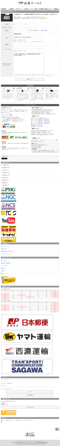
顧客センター (48, 9)
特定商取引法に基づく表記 (7, 251)
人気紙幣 (11, 9)
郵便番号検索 (44, 30)
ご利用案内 (41, 9)
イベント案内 (33, 9)
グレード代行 (4, 265)
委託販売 (3, 268)
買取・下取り (4, 260)
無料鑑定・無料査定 (5, 263)
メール (52, 140)
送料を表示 (46, 119)
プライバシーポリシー (6, 254)
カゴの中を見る (30, 407)
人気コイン (19, 9)
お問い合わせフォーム (44, 140)
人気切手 (26, 9)
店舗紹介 (56, 9)
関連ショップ (4, 273)
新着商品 (3, 9)
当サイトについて (5, 246)
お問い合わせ (4, 248)
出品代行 (3, 270)
